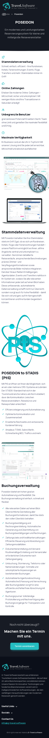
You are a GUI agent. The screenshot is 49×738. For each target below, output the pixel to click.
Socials (6, 712)
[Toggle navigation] (4, 14)
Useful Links (8, 706)
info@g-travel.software (14, 723)
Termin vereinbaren (24, 646)
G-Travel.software (35, 732)
